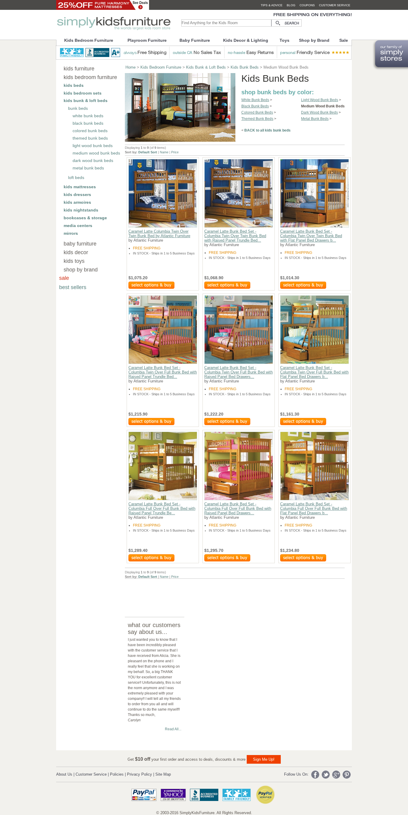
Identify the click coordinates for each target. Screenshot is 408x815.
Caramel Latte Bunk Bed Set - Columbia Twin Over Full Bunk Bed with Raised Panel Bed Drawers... (238, 372)
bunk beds (78, 108)
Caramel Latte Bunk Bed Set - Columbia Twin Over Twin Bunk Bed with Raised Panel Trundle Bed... (235, 236)
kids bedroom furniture (90, 77)
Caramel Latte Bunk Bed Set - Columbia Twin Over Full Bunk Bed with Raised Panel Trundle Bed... (162, 372)
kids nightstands (81, 210)
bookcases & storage (85, 217)
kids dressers (77, 194)
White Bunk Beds (255, 100)
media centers (78, 225)
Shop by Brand (314, 40)
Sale (343, 40)
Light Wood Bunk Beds (319, 100)
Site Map (163, 774)
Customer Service (91, 774)
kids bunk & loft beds (86, 100)
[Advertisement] (233, 592)
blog (291, 5)
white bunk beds (88, 115)
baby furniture (80, 244)
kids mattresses (80, 186)
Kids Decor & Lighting (245, 40)
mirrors (71, 233)
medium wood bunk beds (96, 153)
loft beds (76, 177)
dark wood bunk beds (93, 160)
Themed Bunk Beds (257, 119)
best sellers (72, 287)
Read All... (173, 729)
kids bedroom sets (83, 93)
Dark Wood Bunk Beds (319, 112)
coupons (307, 5)
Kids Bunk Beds (245, 67)
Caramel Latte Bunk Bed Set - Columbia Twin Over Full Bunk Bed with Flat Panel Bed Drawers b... (314, 372)
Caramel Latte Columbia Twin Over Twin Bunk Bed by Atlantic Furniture (159, 233)
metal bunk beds (88, 168)
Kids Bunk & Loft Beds (206, 67)
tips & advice (272, 5)
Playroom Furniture (147, 40)
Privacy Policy (139, 774)
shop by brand (81, 270)
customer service (334, 5)
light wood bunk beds (93, 145)
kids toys (74, 261)
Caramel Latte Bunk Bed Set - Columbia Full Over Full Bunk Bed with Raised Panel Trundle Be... (161, 508)
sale (64, 278)
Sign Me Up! (263, 759)
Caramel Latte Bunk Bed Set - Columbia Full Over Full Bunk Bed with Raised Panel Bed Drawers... (237, 508)
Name (164, 152)
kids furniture (79, 69)
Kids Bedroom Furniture (88, 40)
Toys (284, 40)
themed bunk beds (90, 138)
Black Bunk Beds (255, 106)
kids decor (76, 252)
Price (175, 152)
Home (130, 67)
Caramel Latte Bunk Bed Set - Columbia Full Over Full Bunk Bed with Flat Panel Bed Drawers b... (313, 508)
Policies (117, 774)
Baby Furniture (195, 40)
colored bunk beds (90, 130)
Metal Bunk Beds (315, 119)
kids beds (74, 85)
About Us (64, 774)
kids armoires (77, 202)
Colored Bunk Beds (257, 112)
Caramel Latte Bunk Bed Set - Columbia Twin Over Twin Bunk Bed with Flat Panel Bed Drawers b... (311, 236)
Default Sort (147, 152)
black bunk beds (88, 123)
